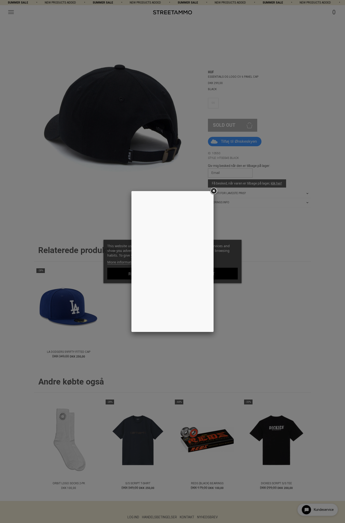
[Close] (213, 191)
